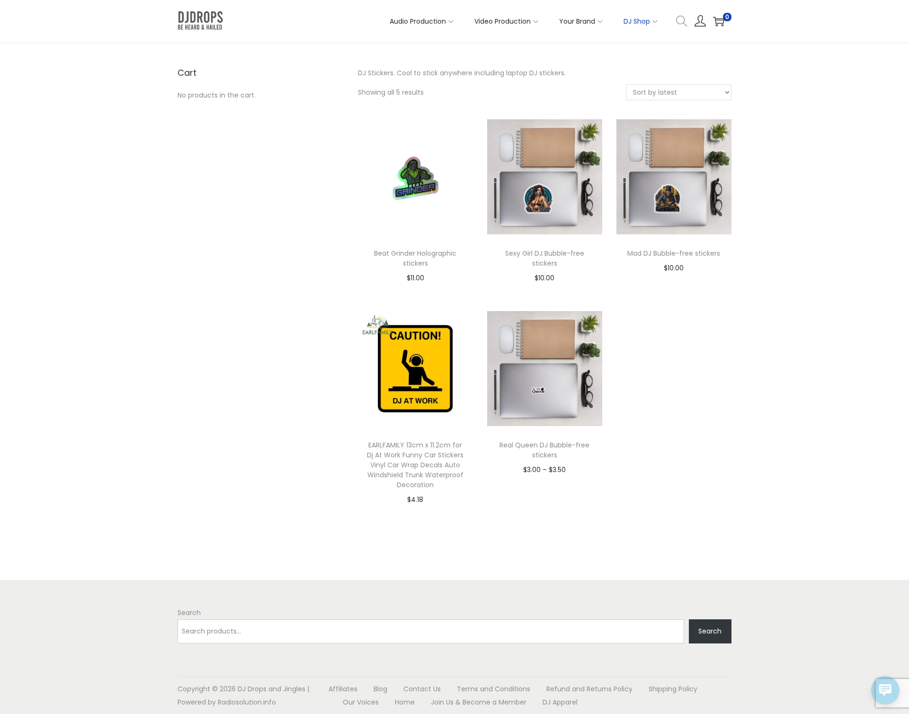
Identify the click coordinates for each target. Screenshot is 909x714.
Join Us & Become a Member (478, 702)
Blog (380, 689)
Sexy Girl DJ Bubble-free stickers (544, 258)
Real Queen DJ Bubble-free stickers (544, 450)
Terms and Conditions (493, 689)
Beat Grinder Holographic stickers (415, 258)
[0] (718, 21)
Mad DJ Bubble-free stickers (673, 253)
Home (405, 702)
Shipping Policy (673, 689)
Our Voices (361, 702)
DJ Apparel (560, 702)
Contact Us (422, 689)
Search (189, 612)
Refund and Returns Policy (589, 689)
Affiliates (343, 689)
